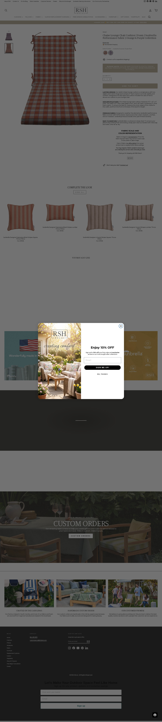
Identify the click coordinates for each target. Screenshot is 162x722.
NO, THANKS (102, 374)
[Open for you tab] (155, 715)
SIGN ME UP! (102, 367)
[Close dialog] (121, 326)
